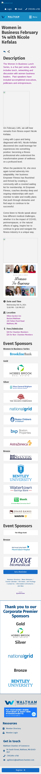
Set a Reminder (20, 572)
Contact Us (11, 584)
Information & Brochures (24, 584)
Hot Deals (21, 582)
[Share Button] (8, 51)
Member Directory (13, 728)
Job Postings (31, 582)
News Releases (27, 579)
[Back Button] (4, 52)
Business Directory (13, 579)
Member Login (12, 733)
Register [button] (19, 770)
